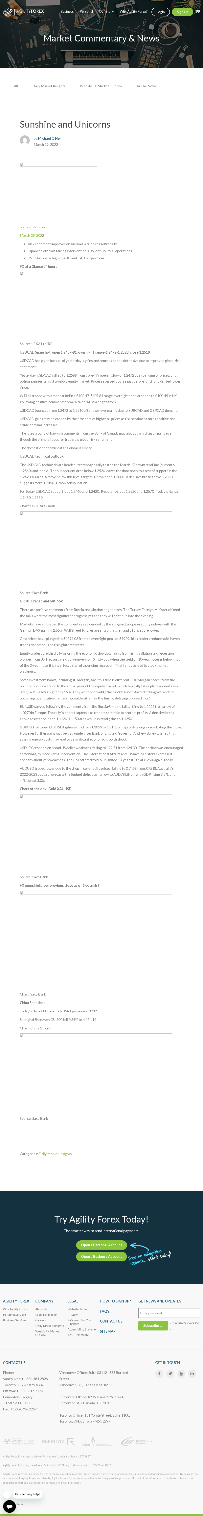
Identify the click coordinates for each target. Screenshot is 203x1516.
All (16, 86)
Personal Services (15, 1314)
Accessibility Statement (83, 1329)
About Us (41, 1309)
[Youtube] (181, 1374)
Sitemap (108, 1331)
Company (44, 1301)
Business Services (14, 1320)
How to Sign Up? (115, 1301)
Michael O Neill (50, 138)
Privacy (73, 1314)
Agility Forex (16, 1301)
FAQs (104, 1311)
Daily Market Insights (48, 86)
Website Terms (77, 1309)
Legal (73, 1301)
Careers (40, 1320)
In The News (147, 86)
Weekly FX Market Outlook (101, 86)
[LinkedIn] (192, 1374)
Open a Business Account (101, 1256)
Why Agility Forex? (15, 1309)
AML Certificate (78, 1335)
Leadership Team (46, 1314)
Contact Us (111, 1321)
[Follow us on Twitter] (170, 1374)
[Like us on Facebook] (159, 1374)
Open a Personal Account (101, 1245)
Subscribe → (153, 1325)
